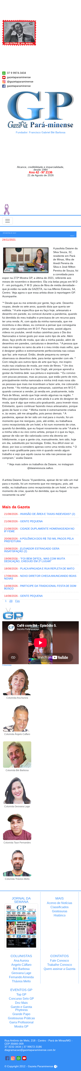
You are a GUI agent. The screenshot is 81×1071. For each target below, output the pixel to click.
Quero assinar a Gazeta (59, 968)
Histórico (60, 915)
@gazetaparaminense (20, 81)
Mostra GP (21, 1026)
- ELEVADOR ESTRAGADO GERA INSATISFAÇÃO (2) (31, 550)
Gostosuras (59, 911)
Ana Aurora (21, 960)
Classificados (59, 907)
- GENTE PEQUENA (23, 521)
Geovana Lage (21, 973)
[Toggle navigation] (7, 221)
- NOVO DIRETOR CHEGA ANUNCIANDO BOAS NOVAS (40, 577)
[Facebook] (7, 1058)
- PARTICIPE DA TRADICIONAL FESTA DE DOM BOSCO (40, 587)
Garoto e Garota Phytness (21, 1008)
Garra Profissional (21, 1022)
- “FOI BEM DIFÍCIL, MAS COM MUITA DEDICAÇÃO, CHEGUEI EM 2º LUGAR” (34, 560)
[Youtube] (24, 1058)
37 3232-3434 (13, 1046)
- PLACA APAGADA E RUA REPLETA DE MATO (39, 568)
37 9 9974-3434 (16, 72)
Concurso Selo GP (21, 998)
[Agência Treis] (55, 1066)
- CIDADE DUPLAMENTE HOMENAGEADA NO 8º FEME (39, 530)
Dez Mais (21, 1002)
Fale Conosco (59, 960)
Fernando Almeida (21, 977)
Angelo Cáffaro (21, 964)
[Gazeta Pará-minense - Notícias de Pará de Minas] (40, 109)
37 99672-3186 (33, 1046)
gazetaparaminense (19, 77)
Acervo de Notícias (59, 903)
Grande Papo (21, 1014)
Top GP (21, 994)
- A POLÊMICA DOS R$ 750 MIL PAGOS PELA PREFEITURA (38, 540)
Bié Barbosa (21, 968)
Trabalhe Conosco (59, 964)
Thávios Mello (21, 981)
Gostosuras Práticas (21, 1018)
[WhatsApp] (18, 1058)
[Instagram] (13, 1058)
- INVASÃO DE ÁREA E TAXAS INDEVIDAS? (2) (39, 513)
